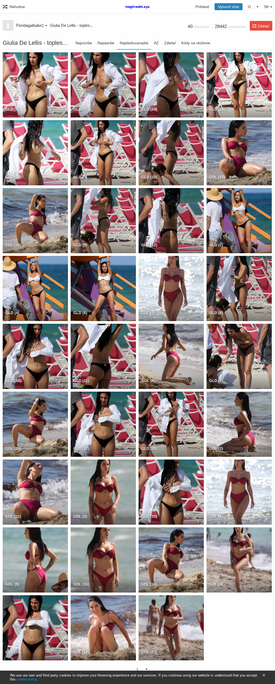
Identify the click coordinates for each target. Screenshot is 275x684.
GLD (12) (149, 245)
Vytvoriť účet (228, 7)
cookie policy (27, 679)
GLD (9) (80, 245)
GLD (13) (13, 177)
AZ (156, 43)
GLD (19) (217, 109)
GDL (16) (81, 584)
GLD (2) (216, 245)
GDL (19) (149, 584)
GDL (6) (216, 516)
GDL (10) (217, 177)
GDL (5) (12, 584)
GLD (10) (149, 177)
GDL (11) (13, 516)
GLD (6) (80, 313)
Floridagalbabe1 (30, 25)
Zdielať (170, 43)
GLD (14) (149, 109)
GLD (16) (13, 380)
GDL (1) (148, 313)
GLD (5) (80, 109)
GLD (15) (149, 516)
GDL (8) (148, 380)
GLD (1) (12, 109)
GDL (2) (216, 448)
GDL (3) (80, 516)
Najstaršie (105, 43)
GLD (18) (13, 652)
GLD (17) (81, 448)
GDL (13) (149, 652)
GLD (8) (216, 313)
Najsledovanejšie (134, 43)
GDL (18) (13, 245)
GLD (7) (216, 380)
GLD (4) (12, 313)
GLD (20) (149, 448)
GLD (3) (80, 177)
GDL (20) (13, 448)
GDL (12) (81, 652)
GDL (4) (216, 584)
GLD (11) (81, 380)
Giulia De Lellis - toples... (71, 25)
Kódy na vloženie (195, 43)
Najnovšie (83, 43)
